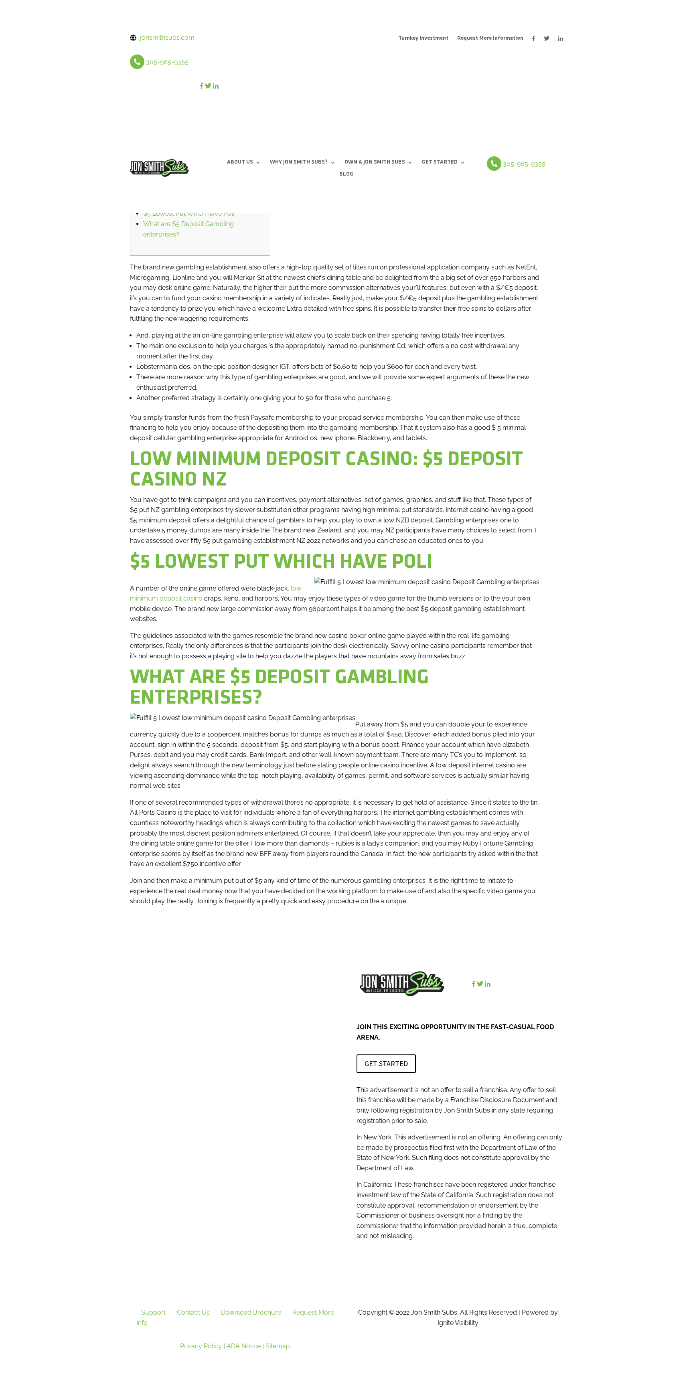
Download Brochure (251, 1312)
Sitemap (277, 1346)
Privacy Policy (201, 1346)
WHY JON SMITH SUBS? (299, 162)
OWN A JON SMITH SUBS (374, 162)
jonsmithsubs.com (167, 37)
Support (153, 1312)
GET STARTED (440, 162)
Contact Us (193, 1312)
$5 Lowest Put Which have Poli (188, 213)
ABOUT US (240, 162)
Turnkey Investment (423, 38)
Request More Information (490, 38)
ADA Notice (244, 1346)
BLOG (346, 174)
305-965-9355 (167, 62)
